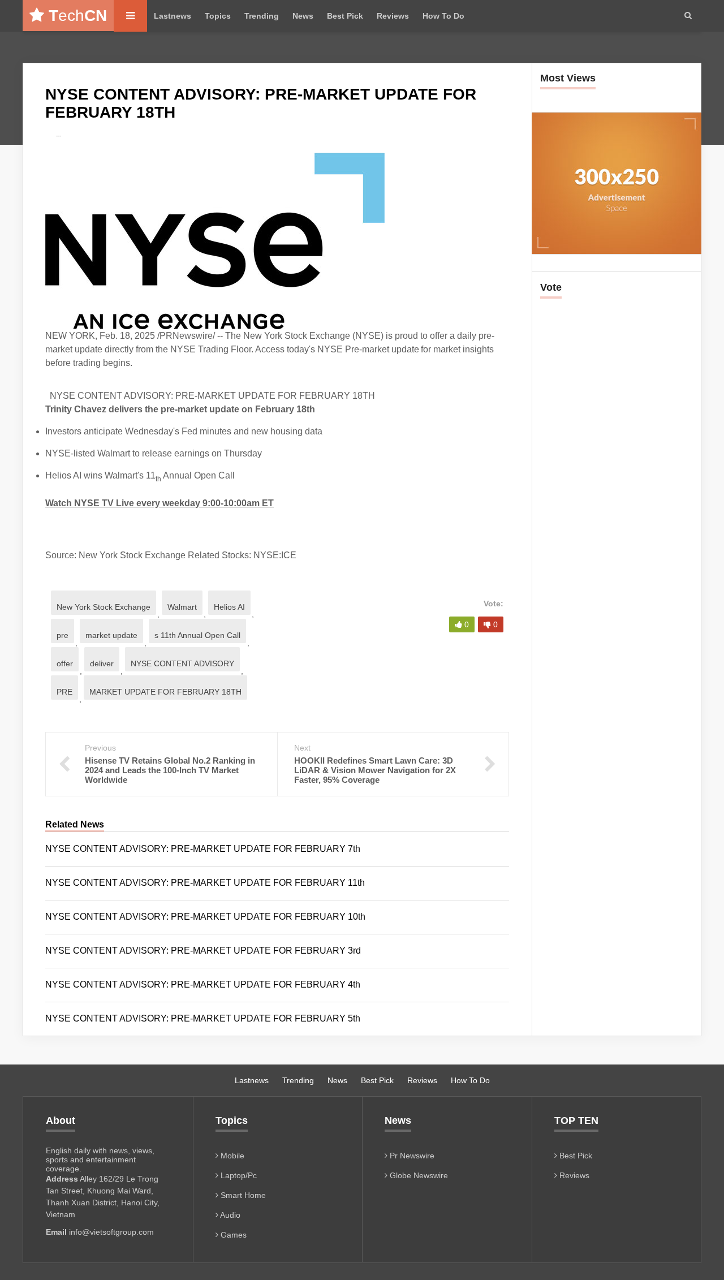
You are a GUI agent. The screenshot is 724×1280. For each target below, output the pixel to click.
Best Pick (345, 15)
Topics (218, 15)
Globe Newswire (417, 1175)
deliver (102, 663)
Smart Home (242, 1195)
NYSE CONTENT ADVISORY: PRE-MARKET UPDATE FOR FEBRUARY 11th (205, 882)
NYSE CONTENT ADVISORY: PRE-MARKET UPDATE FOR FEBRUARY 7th (202, 849)
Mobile (231, 1155)
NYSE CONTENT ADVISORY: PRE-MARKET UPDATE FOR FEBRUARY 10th (205, 916)
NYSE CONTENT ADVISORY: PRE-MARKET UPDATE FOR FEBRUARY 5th (202, 1018)
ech (78, 15)
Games (232, 1234)
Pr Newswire (410, 1155)
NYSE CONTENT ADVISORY (182, 663)
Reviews (393, 15)
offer (65, 663)
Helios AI (229, 606)
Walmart (182, 606)
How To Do (443, 15)
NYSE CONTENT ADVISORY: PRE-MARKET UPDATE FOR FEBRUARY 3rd (203, 950)
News (302, 15)
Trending (261, 15)
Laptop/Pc (237, 1175)
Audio (229, 1214)
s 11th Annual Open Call (197, 635)
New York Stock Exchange (103, 606)
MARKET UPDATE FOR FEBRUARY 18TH (165, 691)
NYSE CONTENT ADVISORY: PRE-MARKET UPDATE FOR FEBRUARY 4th (202, 984)
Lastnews (172, 15)
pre (62, 635)
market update (111, 635)
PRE (64, 691)
